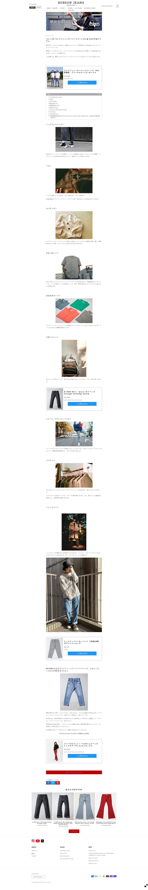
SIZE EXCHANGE (64, 856)
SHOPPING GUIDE (65, 850)
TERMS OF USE (93, 863)
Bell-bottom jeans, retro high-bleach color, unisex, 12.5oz (85, 822)
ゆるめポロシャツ (54, 105)
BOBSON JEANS (38, 882)
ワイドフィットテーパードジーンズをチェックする (74, 733)
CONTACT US (92, 850)
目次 (49, 94)
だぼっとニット (53, 107)
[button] (55, 8)
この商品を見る (82, 82)
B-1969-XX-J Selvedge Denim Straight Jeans (42, 822)
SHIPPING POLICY (93, 860)
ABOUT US (34, 850)
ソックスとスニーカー (55, 97)
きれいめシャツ (53, 103)
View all (74, 831)
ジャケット (52, 111)
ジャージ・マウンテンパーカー (58, 109)
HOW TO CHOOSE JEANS (66, 858)
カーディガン (53, 101)
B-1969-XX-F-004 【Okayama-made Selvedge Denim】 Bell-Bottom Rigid (63, 823)
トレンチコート (53, 113)
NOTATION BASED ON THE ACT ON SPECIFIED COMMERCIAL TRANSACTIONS (101, 854)
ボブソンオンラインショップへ (74, 772)
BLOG (33, 853)
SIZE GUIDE (63, 853)
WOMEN (38, 7)
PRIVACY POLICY (93, 858)
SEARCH (34, 856)
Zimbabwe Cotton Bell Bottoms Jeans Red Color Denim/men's (106, 822)
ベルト (51, 99)
